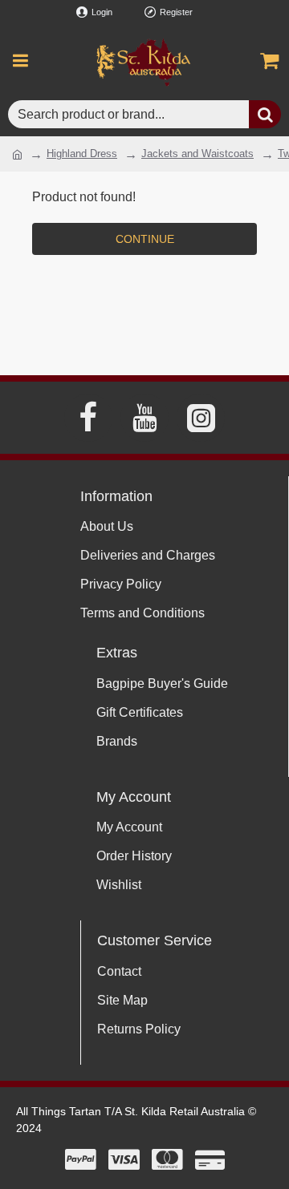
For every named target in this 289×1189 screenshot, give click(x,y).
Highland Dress (82, 154)
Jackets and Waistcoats (197, 154)
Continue (145, 239)
